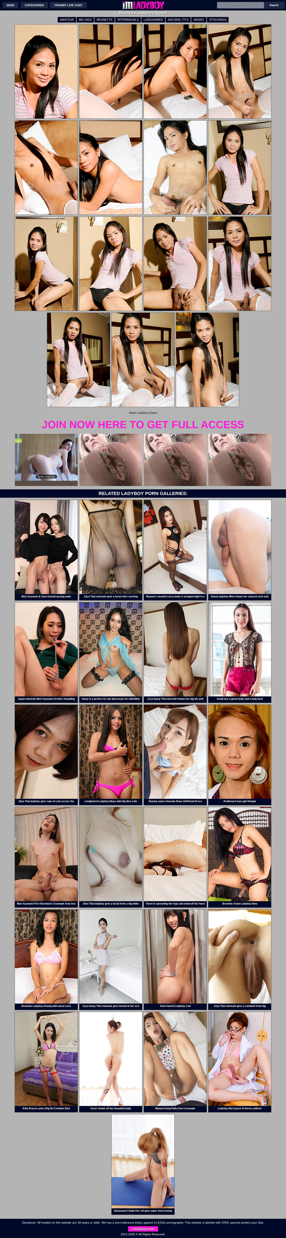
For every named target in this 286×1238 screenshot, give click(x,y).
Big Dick (85, 19)
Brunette (104, 19)
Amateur (67, 19)
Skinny (198, 19)
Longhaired (153, 19)
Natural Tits (178, 19)
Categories (34, 5)
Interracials (128, 19)
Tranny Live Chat (68, 5)
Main (10, 5)
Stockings (217, 19)
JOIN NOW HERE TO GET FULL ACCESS (143, 424)
